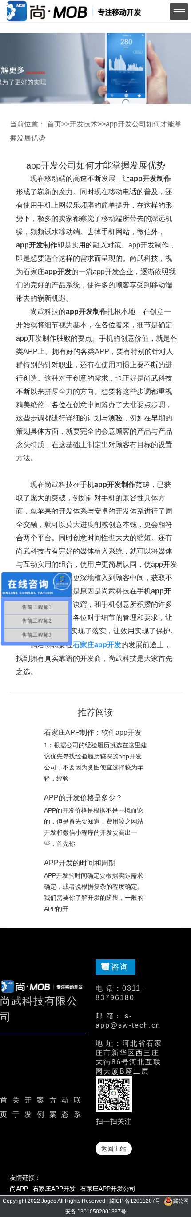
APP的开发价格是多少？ (83, 797)
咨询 (120, 966)
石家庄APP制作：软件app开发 (93, 732)
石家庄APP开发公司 (107, 1188)
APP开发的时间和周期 (79, 863)
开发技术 (83, 124)
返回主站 (113, 1148)
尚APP (19, 1188)
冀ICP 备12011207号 (134, 1201)
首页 (54, 124)
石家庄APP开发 (54, 1188)
